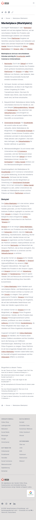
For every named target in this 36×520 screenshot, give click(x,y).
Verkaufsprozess (10, 113)
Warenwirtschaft (6, 464)
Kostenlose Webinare (25, 429)
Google (3, 439)
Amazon (16, 49)
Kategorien (8, 232)
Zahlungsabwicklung (20, 107)
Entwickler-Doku (24, 425)
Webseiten (4, 429)
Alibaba (29, 49)
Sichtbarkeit (8, 162)
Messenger (4, 435)
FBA (26, 263)
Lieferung (4, 323)
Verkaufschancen (7, 253)
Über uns (22, 444)
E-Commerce (22, 151)
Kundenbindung (26, 323)
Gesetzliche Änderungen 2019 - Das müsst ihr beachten (17, 393)
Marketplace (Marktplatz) (20, 18)
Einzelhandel (5, 454)
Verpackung (27, 271)
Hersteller (4, 458)
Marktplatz (27, 28)
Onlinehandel (5, 451)
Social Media (5, 432)
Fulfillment (21, 260)
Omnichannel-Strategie (12, 123)
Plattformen (16, 38)
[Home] (2, 18)
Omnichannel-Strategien (21, 182)
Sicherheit (4, 471)
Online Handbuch (24, 432)
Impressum (22, 454)
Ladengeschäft (6, 425)
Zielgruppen (5, 250)
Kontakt (21, 422)
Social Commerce (6, 461)
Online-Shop (5, 422)
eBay (22, 49)
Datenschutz (23, 458)
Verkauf (23, 63)
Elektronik (28, 232)
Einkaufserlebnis (24, 141)
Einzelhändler (21, 56)
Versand (31, 107)
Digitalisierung (5, 468)
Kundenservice (12, 110)
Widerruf (21, 461)
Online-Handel (20, 162)
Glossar (8, 18)
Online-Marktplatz (10, 203)
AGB (20, 451)
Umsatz (8, 214)
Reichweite (8, 63)
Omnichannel (5, 442)
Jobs (20, 448)
